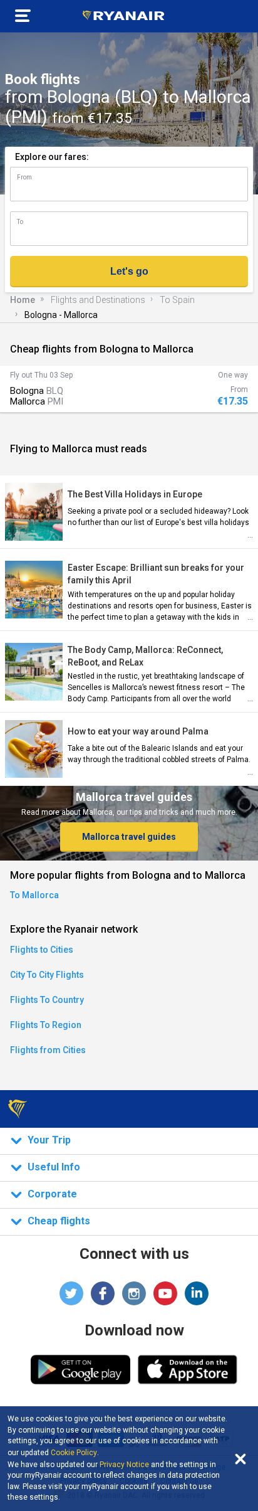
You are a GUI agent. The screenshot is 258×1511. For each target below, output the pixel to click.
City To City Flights (47, 975)
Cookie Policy (74, 1452)
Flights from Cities (48, 1050)
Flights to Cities (41, 950)
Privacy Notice (124, 1464)
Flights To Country (47, 1000)
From (24, 177)
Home (22, 300)
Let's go (129, 271)
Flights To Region (45, 1025)
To (20, 221)
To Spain (177, 300)
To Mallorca (34, 895)
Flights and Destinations (98, 300)
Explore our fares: (52, 157)
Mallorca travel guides (129, 837)
